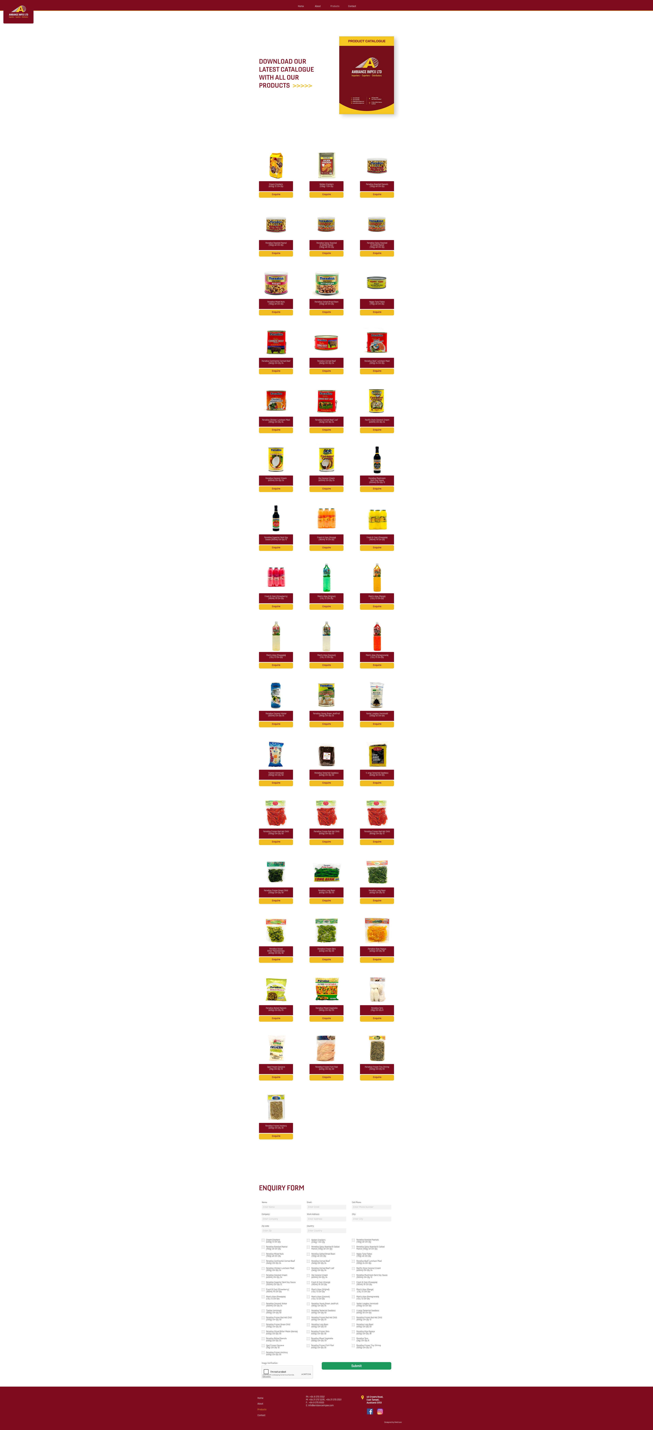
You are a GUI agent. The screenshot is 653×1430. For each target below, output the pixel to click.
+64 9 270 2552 (317, 1396)
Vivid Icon (398, 1422)
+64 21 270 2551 (333, 1399)
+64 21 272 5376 (317, 1399)
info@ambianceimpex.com (321, 1405)
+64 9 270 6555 (316, 1402)
